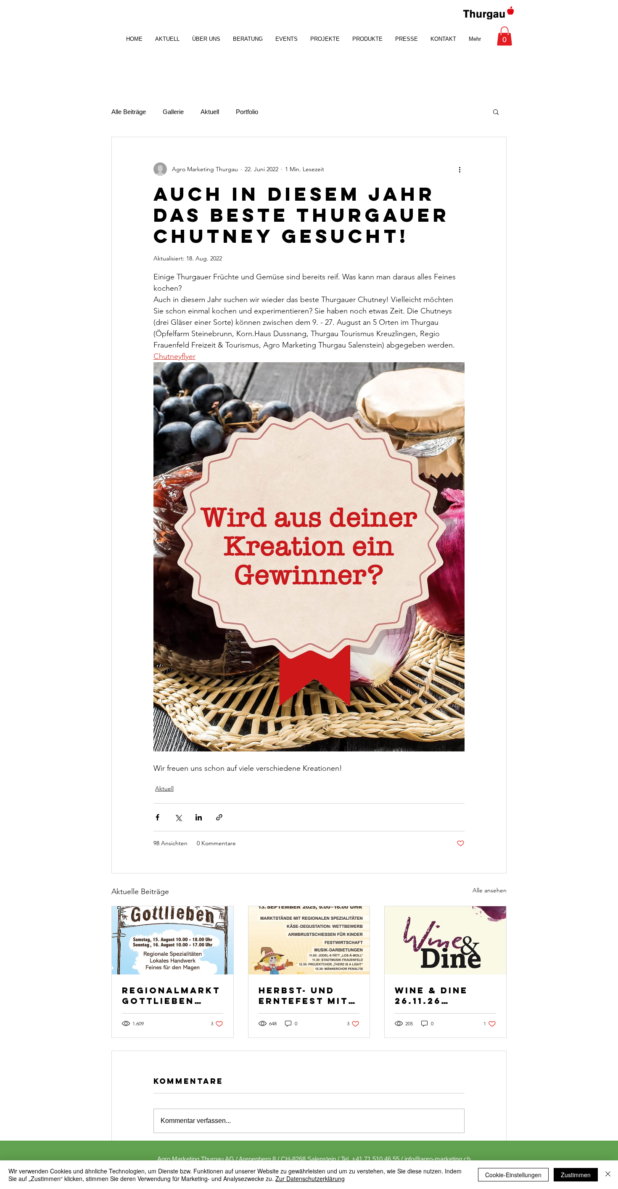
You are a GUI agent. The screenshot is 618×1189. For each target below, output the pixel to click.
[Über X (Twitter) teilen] (178, 817)
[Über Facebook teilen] (157, 817)
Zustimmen (576, 1174)
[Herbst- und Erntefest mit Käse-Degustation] (309, 940)
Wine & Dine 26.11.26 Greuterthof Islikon (436, 995)
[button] (504, 36)
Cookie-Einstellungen (513, 1174)
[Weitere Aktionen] (459, 169)
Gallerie (173, 111)
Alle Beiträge (128, 111)
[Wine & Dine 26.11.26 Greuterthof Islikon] (445, 940)
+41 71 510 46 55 (375, 1158)
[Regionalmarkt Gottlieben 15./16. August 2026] (172, 940)
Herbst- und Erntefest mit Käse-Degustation (303, 995)
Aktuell (210, 111)
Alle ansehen (490, 890)
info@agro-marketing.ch (437, 1158)
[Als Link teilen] (219, 817)
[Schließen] (608, 1174)
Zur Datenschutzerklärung (310, 1178)
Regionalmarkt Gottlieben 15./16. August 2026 (171, 995)
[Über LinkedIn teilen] (199, 817)
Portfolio (247, 111)
